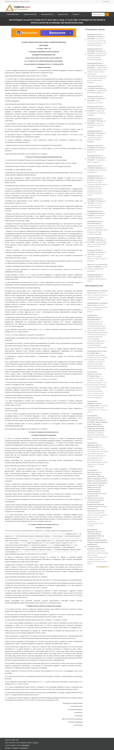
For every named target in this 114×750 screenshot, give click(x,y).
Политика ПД (24, 748)
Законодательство (47, 14)
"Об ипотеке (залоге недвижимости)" (97, 169)
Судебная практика (30, 14)
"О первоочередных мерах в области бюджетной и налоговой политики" (97, 242)
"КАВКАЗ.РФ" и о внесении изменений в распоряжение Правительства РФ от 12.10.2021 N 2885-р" (97, 427)
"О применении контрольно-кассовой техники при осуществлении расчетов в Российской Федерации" (96, 40)
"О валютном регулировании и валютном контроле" (96, 123)
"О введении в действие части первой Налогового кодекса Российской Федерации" (97, 255)
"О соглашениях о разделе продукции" (96, 159)
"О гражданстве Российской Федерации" (96, 214)
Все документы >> (103, 567)
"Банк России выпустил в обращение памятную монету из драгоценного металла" (97, 307)
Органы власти (63, 14)
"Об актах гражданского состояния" (96, 99)
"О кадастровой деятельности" (96, 149)
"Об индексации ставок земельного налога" (96, 278)
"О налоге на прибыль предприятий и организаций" (97, 268)
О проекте (75, 14)
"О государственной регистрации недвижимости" (97, 89)
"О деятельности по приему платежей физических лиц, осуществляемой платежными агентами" (97, 54)
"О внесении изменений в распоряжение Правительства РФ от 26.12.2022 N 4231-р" (97, 406)
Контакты (106, 1)
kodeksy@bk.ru (25, 745)
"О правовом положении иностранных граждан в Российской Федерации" (96, 136)
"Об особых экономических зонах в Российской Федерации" (96, 203)
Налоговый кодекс (13, 14)
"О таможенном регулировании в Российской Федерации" (96, 111)
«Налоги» (35, 742)
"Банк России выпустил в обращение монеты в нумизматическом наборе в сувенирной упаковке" (97, 295)
